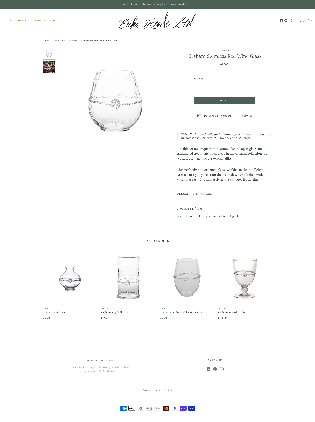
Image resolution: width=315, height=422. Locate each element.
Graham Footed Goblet (232, 312)
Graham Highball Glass (115, 312)
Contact (168, 390)
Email (87, 371)
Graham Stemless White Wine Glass (182, 312)
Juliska (47, 308)
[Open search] (299, 20)
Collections (59, 40)
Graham (73, 40)
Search (146, 390)
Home (9, 20)
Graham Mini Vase (54, 312)
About (157, 390)
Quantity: (199, 78)
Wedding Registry (43, 20)
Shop (21, 20)
